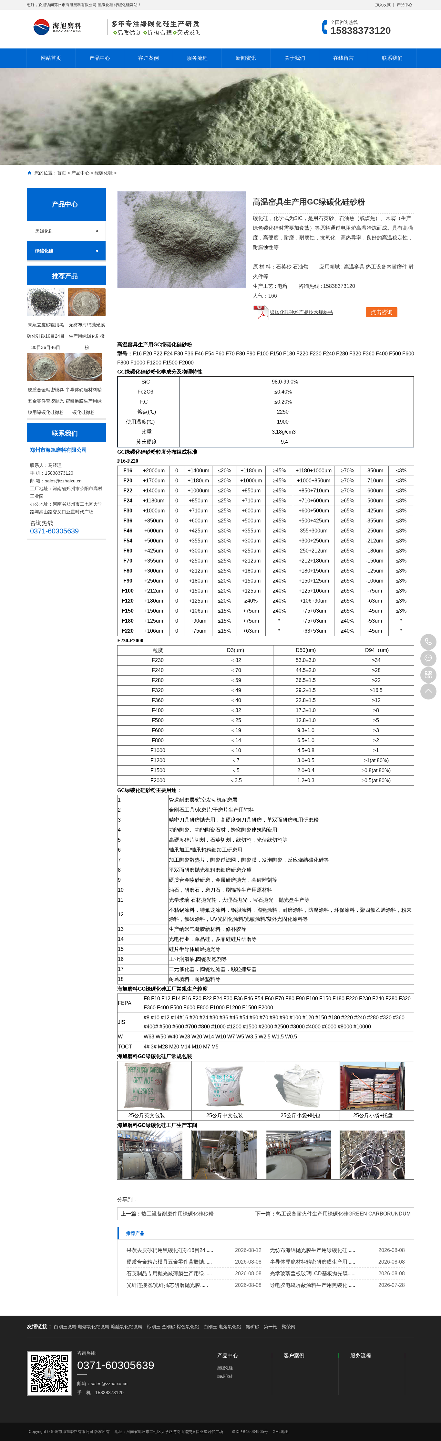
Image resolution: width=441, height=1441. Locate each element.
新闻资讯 (246, 58)
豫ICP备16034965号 (250, 1431)
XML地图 (281, 1431)
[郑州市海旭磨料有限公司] (115, 27)
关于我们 (294, 58)
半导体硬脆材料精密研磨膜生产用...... (312, 1262)
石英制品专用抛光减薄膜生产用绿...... (169, 1273)
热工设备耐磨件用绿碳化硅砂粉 (177, 1213)
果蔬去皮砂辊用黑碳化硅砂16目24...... (170, 1250)
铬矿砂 (252, 1326)
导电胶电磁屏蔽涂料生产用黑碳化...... (312, 1285)
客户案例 (148, 58)
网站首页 (51, 58)
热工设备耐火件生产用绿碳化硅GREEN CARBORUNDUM (343, 1213)
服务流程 (197, 58)
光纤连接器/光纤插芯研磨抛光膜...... (167, 1285)
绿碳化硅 (104, 172)
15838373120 (428, 642)
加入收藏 (383, 5)
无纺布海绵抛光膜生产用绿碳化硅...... (312, 1250)
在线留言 (343, 58)
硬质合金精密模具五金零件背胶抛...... (169, 1262)
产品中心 (404, 5)
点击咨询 (382, 312)
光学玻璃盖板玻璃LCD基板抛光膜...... (312, 1273)
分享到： (127, 1199)
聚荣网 (288, 1326)
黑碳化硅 (44, 231)
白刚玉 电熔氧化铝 (222, 1326)
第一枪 (270, 1326)
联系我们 (392, 58)
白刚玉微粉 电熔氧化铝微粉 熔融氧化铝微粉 (98, 1326)
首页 (61, 172)
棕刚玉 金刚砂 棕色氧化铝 (173, 1326)
